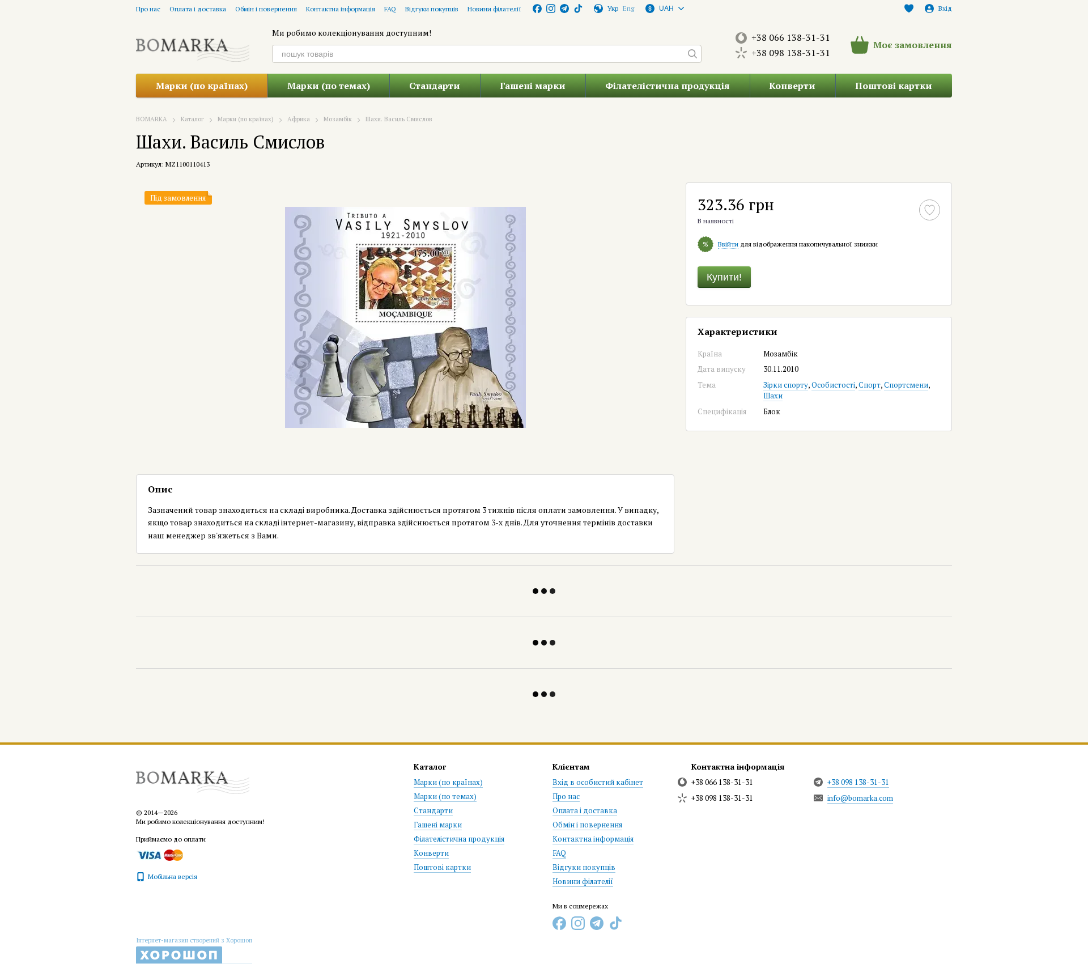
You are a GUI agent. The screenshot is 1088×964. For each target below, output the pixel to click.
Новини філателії (494, 9)
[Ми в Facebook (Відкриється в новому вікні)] (537, 8)
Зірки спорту (785, 385)
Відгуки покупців (431, 9)
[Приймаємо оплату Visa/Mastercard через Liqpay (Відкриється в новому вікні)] (159, 854)
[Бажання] (908, 8)
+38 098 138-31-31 (790, 52)
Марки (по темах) (328, 85)
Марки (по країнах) (202, 85)
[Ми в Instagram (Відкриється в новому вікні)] (550, 8)
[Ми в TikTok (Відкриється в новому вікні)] (578, 8)
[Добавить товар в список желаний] (929, 209)
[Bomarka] (192, 777)
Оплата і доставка (197, 9)
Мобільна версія (171, 876)
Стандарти (434, 85)
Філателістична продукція (667, 85)
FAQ (390, 9)
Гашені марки (533, 85)
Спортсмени (906, 385)
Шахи (773, 395)
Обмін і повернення (266, 9)
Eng (628, 8)
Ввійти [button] (728, 244)
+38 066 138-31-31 (790, 37)
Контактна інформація (340, 9)
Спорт (869, 385)
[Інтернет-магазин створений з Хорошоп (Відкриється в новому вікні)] (194, 950)
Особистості (833, 385)
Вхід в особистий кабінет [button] (597, 782)
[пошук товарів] (692, 54)
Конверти (792, 85)
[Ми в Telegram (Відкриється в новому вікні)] (564, 8)
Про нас (148, 9)
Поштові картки (893, 85)
